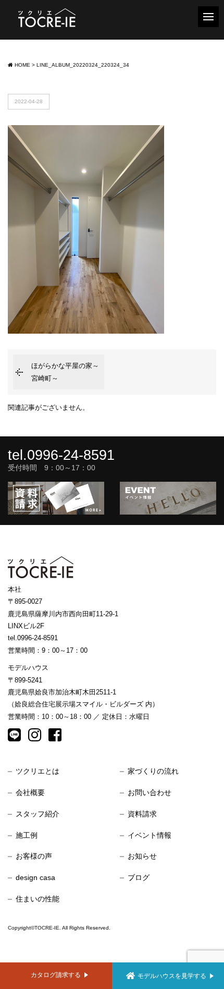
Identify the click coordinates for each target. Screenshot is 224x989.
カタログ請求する (56, 974)
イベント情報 (149, 835)
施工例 (27, 835)
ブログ (139, 877)
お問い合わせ (149, 792)
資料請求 (142, 814)
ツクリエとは (37, 771)
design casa (35, 877)
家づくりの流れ (153, 771)
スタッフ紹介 (37, 814)
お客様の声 (34, 856)
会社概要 (30, 792)
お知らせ (142, 856)
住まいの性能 (37, 899)
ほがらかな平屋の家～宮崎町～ (65, 372)
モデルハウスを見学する (172, 975)
